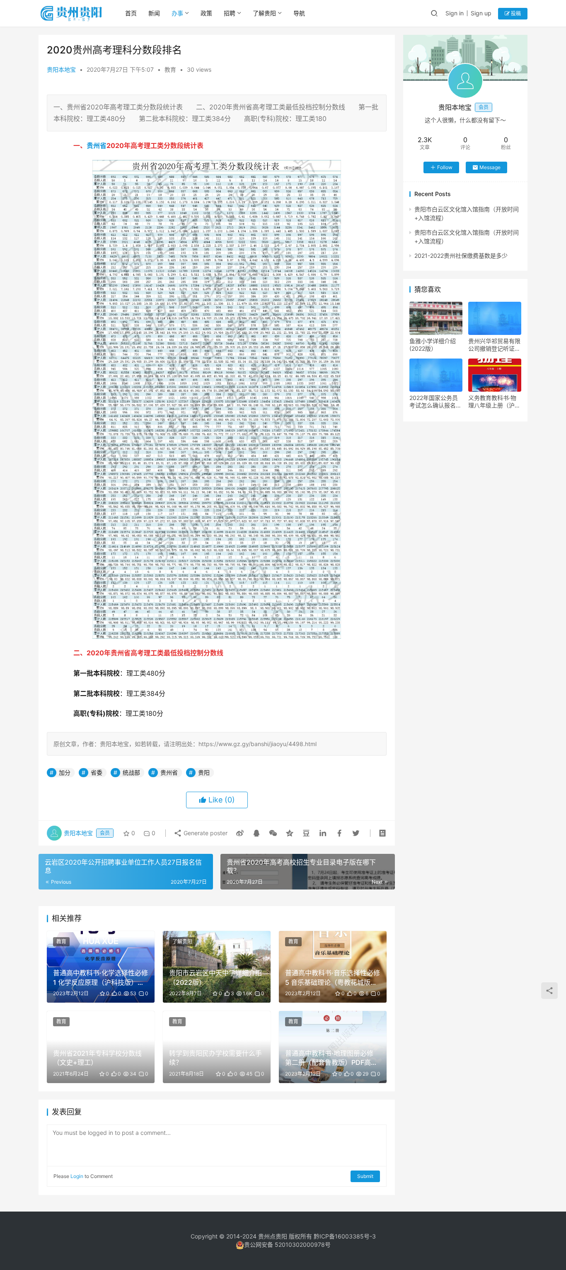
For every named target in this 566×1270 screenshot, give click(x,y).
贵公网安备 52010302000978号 (287, 1244)
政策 (206, 13)
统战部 (131, 772)
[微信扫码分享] (273, 833)
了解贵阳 (264, 13)
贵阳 (204, 772)
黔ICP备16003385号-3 (345, 1236)
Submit (365, 1176)
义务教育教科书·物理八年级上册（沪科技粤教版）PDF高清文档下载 (494, 401)
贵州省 (96, 145)
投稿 (515, 13)
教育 (170, 69)
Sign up (481, 13)
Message (490, 167)
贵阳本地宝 (61, 69)
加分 (64, 772)
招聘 (229, 13)
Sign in (454, 13)
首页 (131, 13)
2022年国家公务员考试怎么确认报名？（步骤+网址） (435, 401)
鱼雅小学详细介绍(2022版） (432, 344)
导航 (299, 13)
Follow (444, 167)
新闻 (154, 13)
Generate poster (204, 832)
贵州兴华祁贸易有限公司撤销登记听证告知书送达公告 (494, 344)
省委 (96, 772)
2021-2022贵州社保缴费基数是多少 (461, 255)
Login (76, 1176)
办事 (177, 13)
